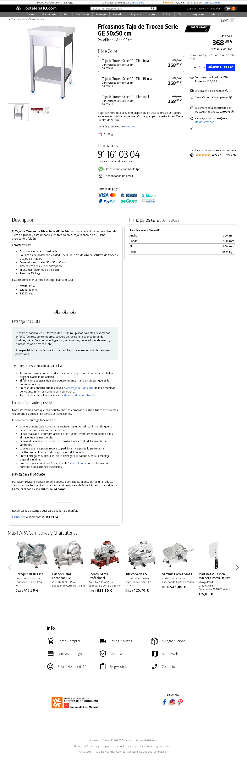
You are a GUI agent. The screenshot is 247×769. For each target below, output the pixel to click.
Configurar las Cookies (139, 751)
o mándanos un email (119, 176)
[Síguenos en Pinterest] (180, 705)
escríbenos (138, 2)
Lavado (118, 14)
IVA (224, 20)
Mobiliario (82, 14)
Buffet (167, 14)
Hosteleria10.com (99, 740)
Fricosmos (130, 126)
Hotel (152, 14)
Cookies (120, 751)
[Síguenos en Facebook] (165, 705)
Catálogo (108, 134)
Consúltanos (78, 463)
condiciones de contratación (77, 395)
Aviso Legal (85, 751)
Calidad (110, 751)
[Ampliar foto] (51, 100)
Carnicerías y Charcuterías (28, 19)
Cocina (30, 14)
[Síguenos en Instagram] (172, 705)
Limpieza (135, 14)
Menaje (101, 14)
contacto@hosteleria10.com (142, 740)
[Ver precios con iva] (233, 20)
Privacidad (99, 751)
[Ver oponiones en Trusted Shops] (211, 2)
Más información (204, 122)
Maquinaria (49, 14)
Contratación (161, 751)
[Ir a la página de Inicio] (36, 9)
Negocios (198, 14)
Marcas (216, 14)
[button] (238, 568)
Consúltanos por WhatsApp (122, 169)
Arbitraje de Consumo (80, 388)
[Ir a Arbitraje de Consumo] (75, 709)
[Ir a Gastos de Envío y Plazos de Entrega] (205, 30)
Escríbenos (18, 517)
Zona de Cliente (196, 8)
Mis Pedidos (213, 8)
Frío (66, 14)
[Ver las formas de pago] (127, 202)
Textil (181, 14)
